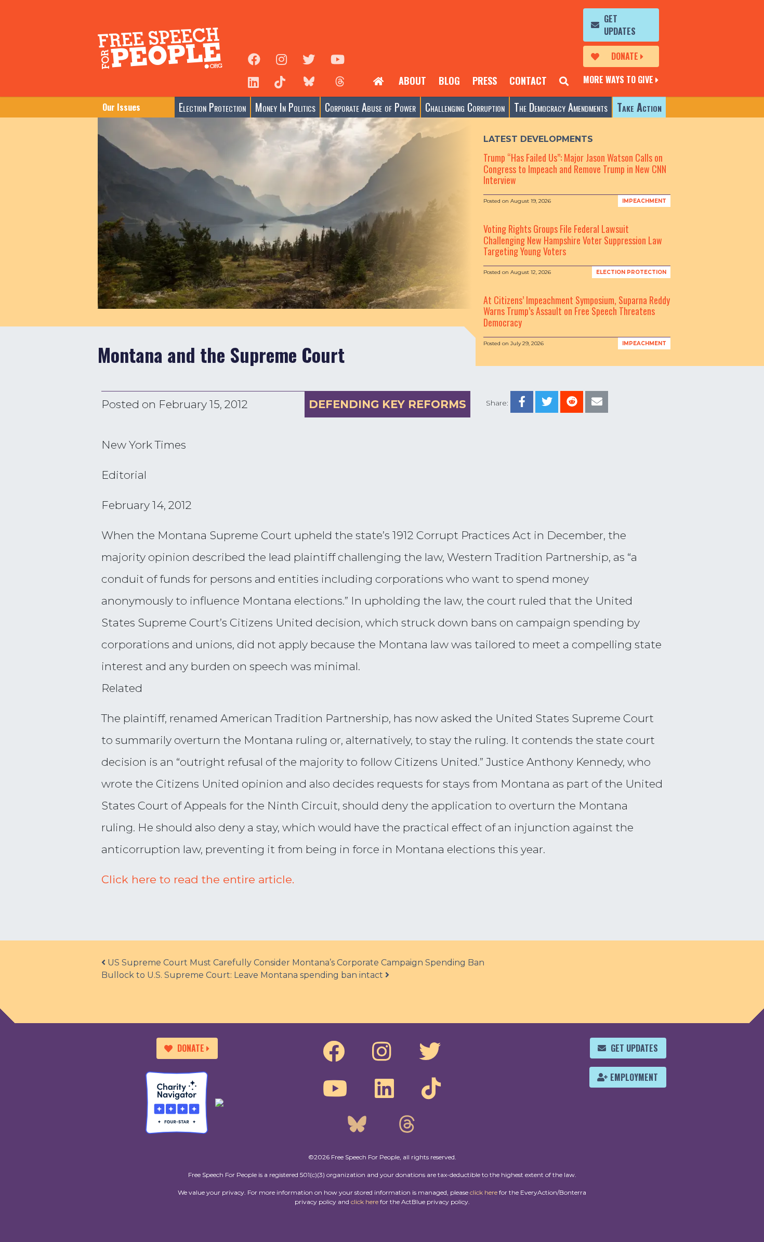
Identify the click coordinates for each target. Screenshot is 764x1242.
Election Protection (212, 107)
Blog (449, 80)
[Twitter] (308, 58)
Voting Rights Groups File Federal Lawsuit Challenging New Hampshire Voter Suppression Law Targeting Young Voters (572, 240)
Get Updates (620, 24)
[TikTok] (280, 81)
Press (484, 80)
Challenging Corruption (465, 107)
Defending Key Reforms (387, 404)
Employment (634, 1077)
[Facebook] (254, 58)
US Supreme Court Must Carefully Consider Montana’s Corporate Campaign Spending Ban (295, 963)
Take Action (639, 107)
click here (483, 1192)
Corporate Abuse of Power (370, 107)
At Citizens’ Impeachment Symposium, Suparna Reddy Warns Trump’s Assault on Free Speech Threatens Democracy (576, 311)
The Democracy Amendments (561, 107)
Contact (528, 80)
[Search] (564, 81)
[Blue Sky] (309, 81)
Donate (624, 56)
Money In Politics (285, 107)
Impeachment (644, 201)
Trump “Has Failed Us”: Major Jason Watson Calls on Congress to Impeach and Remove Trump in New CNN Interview (574, 169)
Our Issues (121, 107)
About (412, 80)
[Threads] (340, 81)
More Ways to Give (618, 79)
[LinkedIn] (253, 81)
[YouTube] (337, 58)
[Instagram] (281, 58)
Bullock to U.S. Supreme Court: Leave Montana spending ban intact (243, 975)
